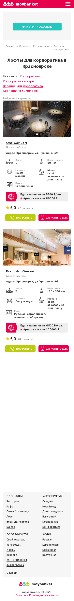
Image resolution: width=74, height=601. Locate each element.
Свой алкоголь (16, 539)
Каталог (23, 46)
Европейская (50, 544)
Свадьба (47, 501)
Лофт (10, 516)
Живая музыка (15, 564)
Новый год (49, 506)
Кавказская (49, 549)
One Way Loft (16, 143)
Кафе (10, 506)
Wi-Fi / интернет (17, 559)
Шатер (11, 526)
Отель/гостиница (18, 511)
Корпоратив (50, 521)
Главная (10, 46)
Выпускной (49, 516)
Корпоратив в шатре (18, 81)
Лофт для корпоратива (61, 48)
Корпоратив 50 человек (20, 91)
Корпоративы (41, 46)
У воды (11, 549)
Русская (47, 539)
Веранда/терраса (18, 521)
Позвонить (24, 217)
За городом (14, 544)
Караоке (12, 554)
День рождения (52, 511)
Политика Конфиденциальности (37, 595)
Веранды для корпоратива (23, 86)
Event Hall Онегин (20, 271)
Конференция (51, 526)
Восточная (49, 554)
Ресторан (13, 501)
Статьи (12, 572)
